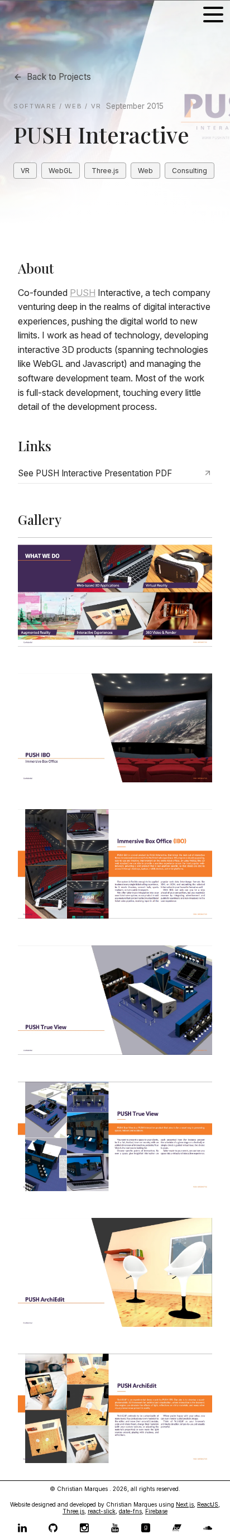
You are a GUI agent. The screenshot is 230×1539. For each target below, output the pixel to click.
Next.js (185, 1504)
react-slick (102, 1511)
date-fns (130, 1511)
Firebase (156, 1511)
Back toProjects (59, 76)
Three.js (73, 1511)
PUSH (82, 292)
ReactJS (207, 1504)
